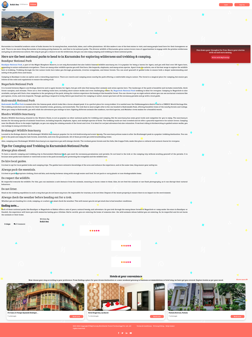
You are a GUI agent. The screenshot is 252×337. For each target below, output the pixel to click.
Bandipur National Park (11, 64)
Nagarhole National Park (124, 90)
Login (226, 5)
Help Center (170, 326)
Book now (76, 316)
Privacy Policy (158, 326)
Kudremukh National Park (12, 104)
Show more (241, 279)
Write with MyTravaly (220, 57)
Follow (33, 4)
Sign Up (242, 5)
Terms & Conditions (144, 326)
